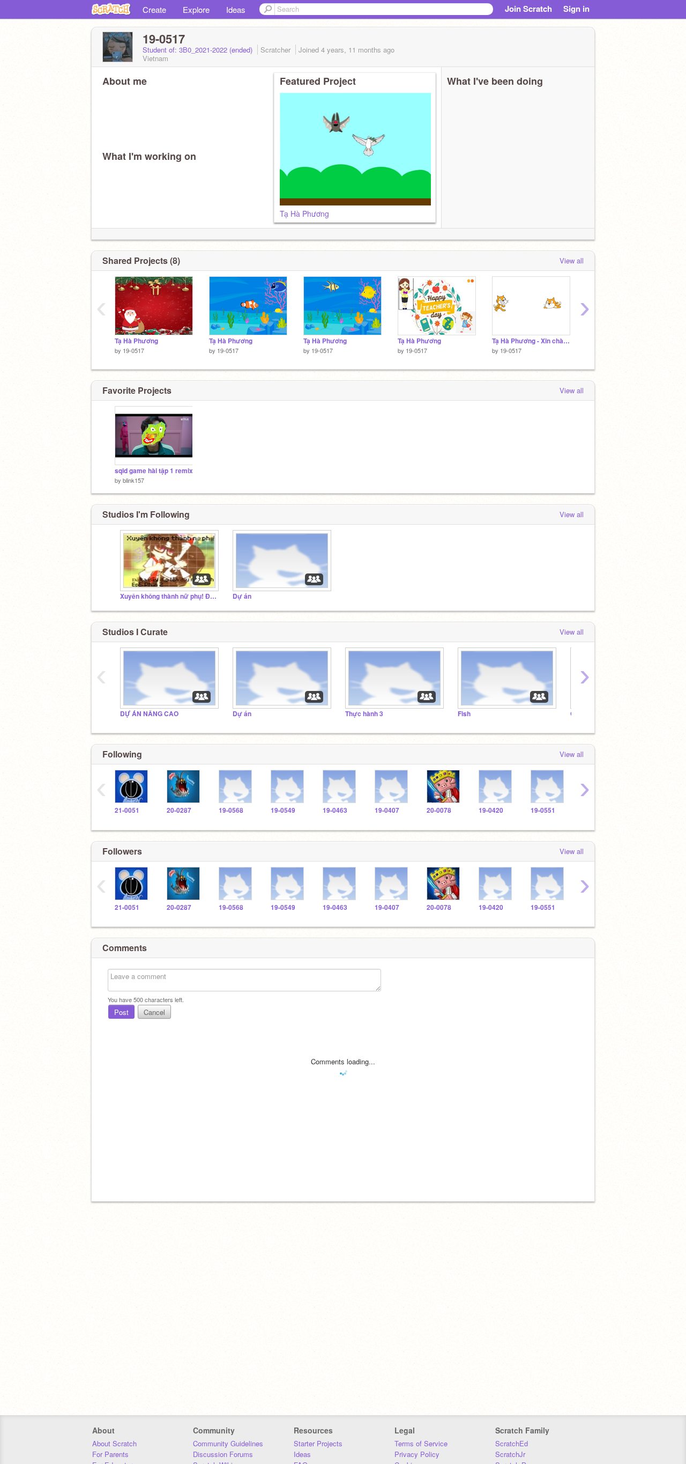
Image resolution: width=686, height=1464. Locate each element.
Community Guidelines (228, 1443)
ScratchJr (510, 1454)
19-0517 (133, 350)
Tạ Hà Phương (304, 213)
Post (121, 1012)
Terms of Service (421, 1443)
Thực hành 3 (364, 713)
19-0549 (283, 810)
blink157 (133, 480)
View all (572, 260)
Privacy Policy (416, 1454)
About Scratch (114, 1443)
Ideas (235, 9)
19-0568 (231, 810)
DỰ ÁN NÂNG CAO (149, 713)
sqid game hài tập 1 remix (154, 470)
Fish (464, 713)
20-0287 (179, 810)
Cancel (154, 1012)
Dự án (242, 596)
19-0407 (387, 810)
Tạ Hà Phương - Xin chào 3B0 (531, 340)
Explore (196, 9)
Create (154, 9)
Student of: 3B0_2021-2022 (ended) (199, 50)
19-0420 (491, 810)
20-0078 (439, 810)
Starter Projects (318, 1443)
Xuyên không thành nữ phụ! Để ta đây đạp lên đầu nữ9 (168, 596)
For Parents (110, 1454)
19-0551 (543, 810)
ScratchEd (511, 1443)
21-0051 (127, 810)
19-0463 (335, 810)
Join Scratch (528, 8)
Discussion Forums (223, 1454)
